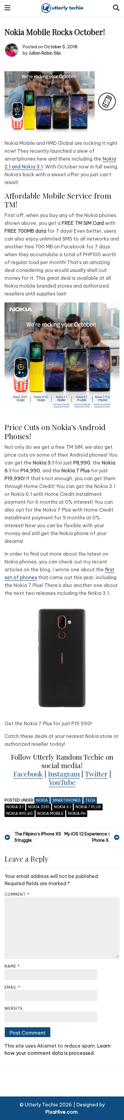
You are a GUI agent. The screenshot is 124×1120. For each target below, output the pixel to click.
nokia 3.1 (14, 807)
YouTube (62, 782)
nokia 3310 (38, 807)
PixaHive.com (61, 1112)
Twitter (96, 773)
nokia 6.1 (62, 807)
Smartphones (66, 800)
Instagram (64, 773)
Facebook (28, 773)
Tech (90, 800)
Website (14, 1008)
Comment (17, 894)
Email (12, 987)
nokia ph (76, 813)
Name (12, 966)
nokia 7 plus (88, 807)
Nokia (42, 800)
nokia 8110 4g (19, 813)
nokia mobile (50, 813)
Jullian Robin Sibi (45, 53)
